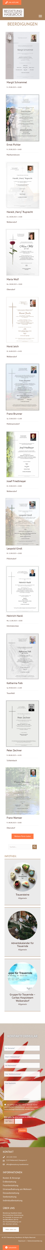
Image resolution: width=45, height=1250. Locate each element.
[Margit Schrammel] (22, 61)
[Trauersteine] (22, 882)
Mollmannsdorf (13, 424)
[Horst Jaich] (22, 327)
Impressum (21, 1241)
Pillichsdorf (11, 558)
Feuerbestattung (10, 1185)
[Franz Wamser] (22, 798)
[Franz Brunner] (22, 395)
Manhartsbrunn (13, 155)
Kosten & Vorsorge (11, 1177)
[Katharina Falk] (22, 664)
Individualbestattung (12, 1200)
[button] (34, 847)
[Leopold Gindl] (22, 529)
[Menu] (40, 16)
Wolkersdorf (12, 222)
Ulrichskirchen (13, 626)
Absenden (22, 1130)
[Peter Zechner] (22, 731)
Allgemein (22, 898)
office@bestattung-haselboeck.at (17, 1164)
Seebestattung (9, 1196)
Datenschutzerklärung (12, 1111)
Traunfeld (11, 693)
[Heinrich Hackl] (22, 597)
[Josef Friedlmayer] (22, 462)
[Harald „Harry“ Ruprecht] (22, 193)
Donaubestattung (11, 1193)
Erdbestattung (9, 1181)
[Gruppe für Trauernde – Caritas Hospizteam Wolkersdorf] (22, 985)
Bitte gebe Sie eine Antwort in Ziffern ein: (20, 1117)
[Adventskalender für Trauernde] (22, 932)
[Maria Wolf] (22, 260)
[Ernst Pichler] (22, 125)
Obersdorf (11, 289)
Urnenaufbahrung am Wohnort (17, 1189)
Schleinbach (12, 760)
